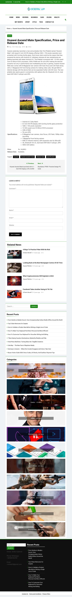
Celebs (49, 17)
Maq (10, 47)
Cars (42, 17)
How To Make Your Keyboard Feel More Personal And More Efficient (28, 331)
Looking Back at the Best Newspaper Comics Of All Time (43, 263)
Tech (41, 22)
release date (40, 157)
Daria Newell (27, 253)
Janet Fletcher (28, 266)
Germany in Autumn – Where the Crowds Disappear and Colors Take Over (29, 349)
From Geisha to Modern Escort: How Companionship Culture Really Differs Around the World (35, 320)
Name (11, 210)
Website (11, 225)
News (18, 17)
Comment (12, 188)
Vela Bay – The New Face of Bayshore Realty (21, 345)
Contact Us (49, 22)
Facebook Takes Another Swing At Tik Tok (37, 289)
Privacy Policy (46, 594)
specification (51, 157)
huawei (16, 157)
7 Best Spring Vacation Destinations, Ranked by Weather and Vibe (27, 338)
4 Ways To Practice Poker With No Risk (36, 249)
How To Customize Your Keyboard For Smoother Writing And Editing (28, 334)
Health (56, 17)
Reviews (25, 17)
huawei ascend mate (27, 157)
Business (34, 17)
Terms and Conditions (35, 594)
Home (11, 17)
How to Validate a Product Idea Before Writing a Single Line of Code (42, 2)
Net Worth (19, 22)
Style (34, 22)
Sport (27, 22)
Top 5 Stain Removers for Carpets (18, 323)
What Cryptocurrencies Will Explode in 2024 (38, 276)
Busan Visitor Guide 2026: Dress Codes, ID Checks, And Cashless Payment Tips (31, 352)
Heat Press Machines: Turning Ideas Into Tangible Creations (25, 342)
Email (11, 218)
